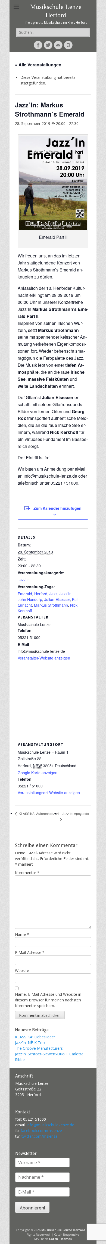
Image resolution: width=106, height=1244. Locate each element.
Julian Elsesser (57, 599)
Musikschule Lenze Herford (63, 1230)
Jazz (53, 593)
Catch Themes (60, 1239)
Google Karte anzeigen (37, 772)
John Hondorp (30, 599)
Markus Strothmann (51, 605)
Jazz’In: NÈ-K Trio (30, 1042)
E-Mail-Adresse (30, 952)
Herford (40, 593)
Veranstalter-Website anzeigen (44, 658)
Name (22, 934)
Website (22, 970)
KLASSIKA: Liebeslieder (35, 1036)
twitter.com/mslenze (39, 1136)
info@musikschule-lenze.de (50, 1124)
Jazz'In (24, 579)
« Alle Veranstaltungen (38, 65)
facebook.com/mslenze (41, 1130)
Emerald (25, 593)
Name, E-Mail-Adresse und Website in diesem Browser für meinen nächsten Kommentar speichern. (48, 1000)
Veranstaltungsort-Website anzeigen (49, 792)
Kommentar (27, 872)
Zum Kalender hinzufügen (57, 508)
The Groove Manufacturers (39, 1048)
